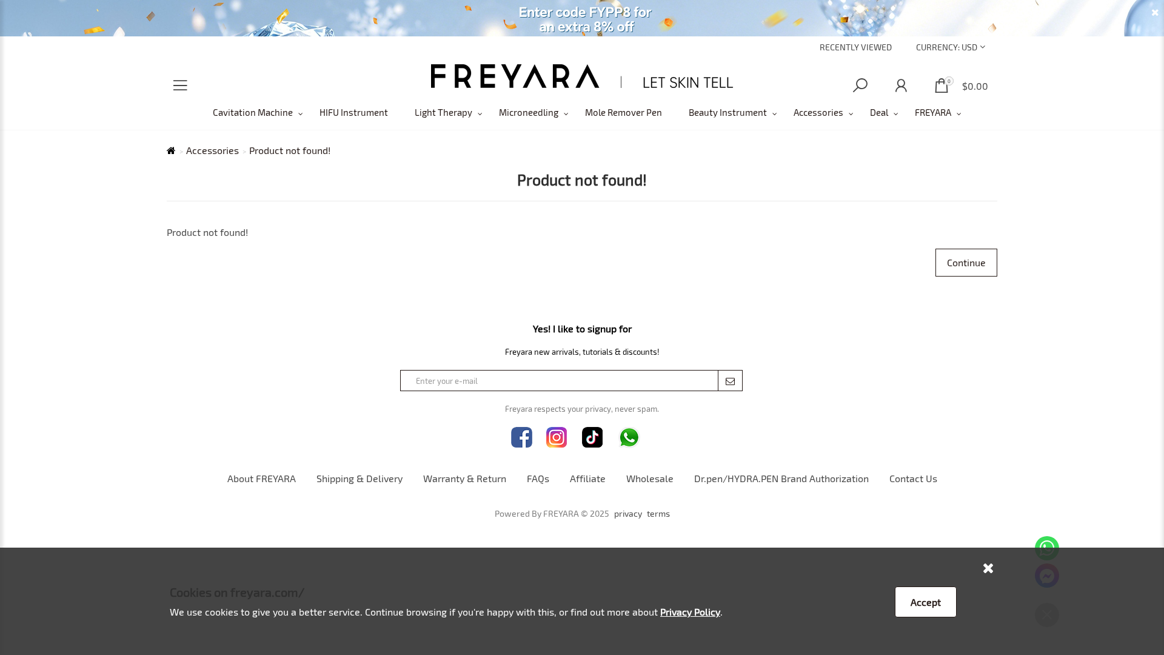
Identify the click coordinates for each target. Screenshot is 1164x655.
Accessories (818, 112)
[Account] (901, 85)
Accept (926, 602)
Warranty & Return (464, 478)
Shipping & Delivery (359, 478)
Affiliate (588, 478)
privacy (628, 514)
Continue (966, 262)
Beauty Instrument (728, 112)
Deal (879, 112)
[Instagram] (556, 437)
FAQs (538, 478)
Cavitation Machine (253, 112)
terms (658, 514)
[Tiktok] (592, 437)
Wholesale (650, 478)
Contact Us (913, 478)
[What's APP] (629, 437)
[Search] (860, 85)
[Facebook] (521, 437)
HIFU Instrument (353, 112)
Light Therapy (443, 112)
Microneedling (528, 112)
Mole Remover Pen (623, 112)
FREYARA (933, 112)
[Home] (582, 76)
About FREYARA (261, 478)
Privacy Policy (690, 611)
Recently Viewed (856, 47)
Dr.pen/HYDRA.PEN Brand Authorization (781, 478)
